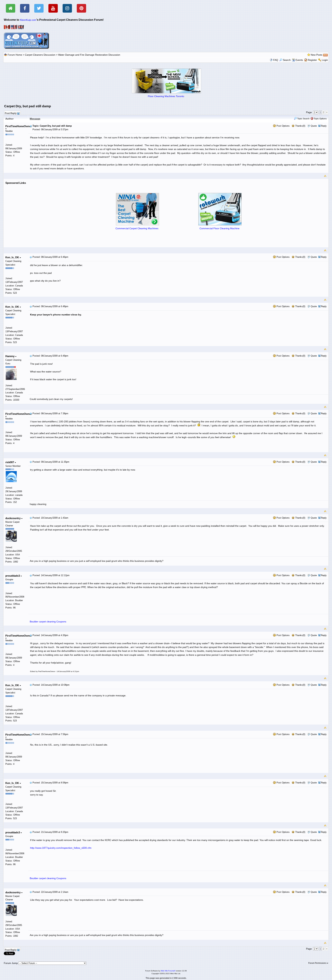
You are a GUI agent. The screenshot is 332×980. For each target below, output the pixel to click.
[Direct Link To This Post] (31, 126)
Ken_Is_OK (12, 257)
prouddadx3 (13, 575)
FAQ (275, 60)
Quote (314, 126)
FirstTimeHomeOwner (18, 126)
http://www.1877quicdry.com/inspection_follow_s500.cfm (60, 847)
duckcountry (13, 518)
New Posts (316, 54)
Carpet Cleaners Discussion (40, 54)
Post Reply (10, 113)
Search (287, 60)
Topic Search (303, 118)
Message (35, 118)
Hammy (10, 356)
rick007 (10, 462)
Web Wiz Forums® (168, 971)
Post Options (283, 126)
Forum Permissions (317, 963)
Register (312, 60)
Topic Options (320, 118)
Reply (324, 126)
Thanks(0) (299, 126)
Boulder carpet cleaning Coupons (48, 621)
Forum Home (15, 54)
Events (299, 60)
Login (325, 60)
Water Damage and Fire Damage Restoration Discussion (89, 54)
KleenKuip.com (28, 19)
